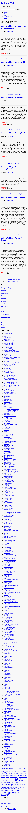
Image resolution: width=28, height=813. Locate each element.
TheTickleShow (8, 648)
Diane (18, 771)
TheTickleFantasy (8, 644)
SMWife (6, 595)
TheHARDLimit (8, 630)
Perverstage (6, 543)
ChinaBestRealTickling (9, 383)
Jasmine (7, 777)
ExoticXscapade (8, 421)
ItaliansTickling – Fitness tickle (13, 197)
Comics (5, 13)
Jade (21, 775)
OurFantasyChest (8, 539)
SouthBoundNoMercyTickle (11, 602)
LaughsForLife (7, 484)
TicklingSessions (8, 723)
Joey (17, 777)
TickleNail (6, 683)
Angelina (11, 768)
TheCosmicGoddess (9, 617)
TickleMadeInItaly (8, 680)
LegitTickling (7, 491)
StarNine (6, 607)
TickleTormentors (8, 687)
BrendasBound (7, 371)
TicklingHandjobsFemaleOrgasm (12, 719)
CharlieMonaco (7, 381)
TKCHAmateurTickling (10, 740)
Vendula (18, 792)
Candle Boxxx (13, 769)
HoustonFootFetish (8, 463)
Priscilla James (22, 784)
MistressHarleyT (8, 516)
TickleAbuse (7, 653)
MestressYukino (8, 518)
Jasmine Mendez (13, 777)
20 (12, 281)
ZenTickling (7, 764)
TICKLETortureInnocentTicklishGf (12, 694)
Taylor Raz (15, 787)
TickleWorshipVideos (9, 697)
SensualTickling (8, 582)
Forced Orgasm (4, 293)
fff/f (20, 773)
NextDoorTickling (8, 527)
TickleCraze (7, 663)
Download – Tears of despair (14, 279)
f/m (12, 773)
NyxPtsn (6, 533)
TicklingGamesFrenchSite (10, 716)
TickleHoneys (7, 674)
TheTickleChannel (8, 641)
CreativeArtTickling (9, 392)
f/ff (9, 773)
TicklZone (6, 699)
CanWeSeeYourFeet (9, 376)
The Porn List (4, 806)
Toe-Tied (6, 743)
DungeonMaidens (8, 414)
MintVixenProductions (9, 514)
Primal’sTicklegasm (8, 554)
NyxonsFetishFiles (8, 532)
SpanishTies (7, 604)
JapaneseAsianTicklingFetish (11, 472)
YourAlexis (6, 762)
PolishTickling (7, 553)
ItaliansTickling (7, 467)
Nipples (10, 784)
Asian (2, 319)
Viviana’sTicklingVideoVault (11, 754)
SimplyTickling (7, 590)
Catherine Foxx (23, 769)
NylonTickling (7, 529)
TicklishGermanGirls (9, 730)
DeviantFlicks (7, 399)
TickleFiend (7, 669)
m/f (16, 779)
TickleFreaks (7, 670)
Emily (2, 773)
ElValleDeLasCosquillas (10, 416)
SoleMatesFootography (9, 597)
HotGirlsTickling (8, 462)
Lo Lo (7, 779)
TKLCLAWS (7, 741)
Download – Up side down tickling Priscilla (14, 58)
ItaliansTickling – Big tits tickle (13, 62)
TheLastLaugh (7, 632)
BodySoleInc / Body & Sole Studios (13, 363)
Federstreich (7, 425)
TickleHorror (7, 676)
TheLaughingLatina (9, 634)
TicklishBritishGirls (8, 727)
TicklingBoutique (8, 713)
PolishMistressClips (8, 551)
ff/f (14, 773)
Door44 (6, 406)
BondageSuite (7, 365)
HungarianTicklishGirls (9, 465)
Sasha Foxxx (3, 787)
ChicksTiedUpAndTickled (10, 382)
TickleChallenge (8, 660)
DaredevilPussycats (8, 397)
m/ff (19, 779)
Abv (5, 335)
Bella (24, 768)
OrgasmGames (7, 537)
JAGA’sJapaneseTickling (10, 469)
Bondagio (9, 572)
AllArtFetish (7, 339)
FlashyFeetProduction (9, 435)
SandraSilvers (7, 578)
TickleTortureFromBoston (10, 690)
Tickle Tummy (4, 306)
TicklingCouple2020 (9, 715)
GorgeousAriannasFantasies (14, 512)
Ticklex (5, 698)
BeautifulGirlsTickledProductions (12, 357)
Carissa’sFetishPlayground (10, 379)
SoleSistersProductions (9, 599)
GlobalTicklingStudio (9, 448)
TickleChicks (7, 662)
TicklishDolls (7, 729)
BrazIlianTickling (8, 369)
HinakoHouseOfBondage (10, 459)
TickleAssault (7, 658)
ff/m (17, 773)
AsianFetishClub (8, 347)
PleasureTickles (7, 550)
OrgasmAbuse (10, 655)
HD (18, 775)
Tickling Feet (4, 290)
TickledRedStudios (8, 667)
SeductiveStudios (8, 581)
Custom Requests (8, 16)
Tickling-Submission (9, 702)
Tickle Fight (4, 295)
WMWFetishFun (8, 757)
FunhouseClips (7, 442)
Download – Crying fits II (14, 163)
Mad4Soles (6, 501)
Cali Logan (6, 769)
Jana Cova (24, 775)
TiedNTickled (7, 739)
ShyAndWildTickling (9, 588)
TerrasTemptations (8, 613)
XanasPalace (7, 760)
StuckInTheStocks (8, 609)
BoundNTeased (11, 418)
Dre (20, 771)
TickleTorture (7, 688)
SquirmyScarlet (10, 407)
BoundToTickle (7, 368)
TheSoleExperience (8, 637)
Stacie (8, 787)
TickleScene (7, 685)
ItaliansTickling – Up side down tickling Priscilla (13, 27)
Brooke (2, 769)
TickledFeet (10, 705)
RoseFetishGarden (8, 568)
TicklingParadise (8, 722)
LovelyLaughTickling (9, 495)
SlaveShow (6, 593)
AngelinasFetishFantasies (10, 343)
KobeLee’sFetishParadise (10, 474)
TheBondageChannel (12, 642)
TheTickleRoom (8, 645)
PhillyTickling (7, 547)
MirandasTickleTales (9, 515)
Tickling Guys (4, 327)
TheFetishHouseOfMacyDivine (11, 624)
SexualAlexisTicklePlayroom (11, 585)
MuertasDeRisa (7, 525)
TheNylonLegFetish (9, 635)
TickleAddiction (8, 656)
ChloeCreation (7, 386)
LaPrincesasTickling (9, 481)
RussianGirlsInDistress (9, 571)
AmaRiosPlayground (9, 340)
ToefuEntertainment (8, 744)
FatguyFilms (7, 423)
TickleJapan (7, 678)
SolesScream (7, 600)
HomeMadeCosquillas (9, 460)
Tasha (11, 787)
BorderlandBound (8, 367)
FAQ (5, 15)
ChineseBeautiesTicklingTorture (12, 385)
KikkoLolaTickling (8, 476)
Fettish (5, 431)
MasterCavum (7, 505)
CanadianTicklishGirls (9, 375)
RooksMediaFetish (8, 567)
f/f (5, 773)
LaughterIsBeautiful (9, 487)
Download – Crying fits (14, 129)
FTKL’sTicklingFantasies (10, 441)
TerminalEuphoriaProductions (11, 611)
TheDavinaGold (8, 620)
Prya (1, 785)
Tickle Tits (3, 301)
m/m (22, 779)
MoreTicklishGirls (11, 733)
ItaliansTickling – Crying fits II (13, 133)
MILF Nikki (21, 780)
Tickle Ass (3, 298)
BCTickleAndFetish (9, 356)
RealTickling (7, 564)
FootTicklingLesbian (9, 439)
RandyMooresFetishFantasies (11, 561)
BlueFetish (6, 361)
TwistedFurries (7, 748)
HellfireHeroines (8, 458)
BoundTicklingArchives (13, 691)
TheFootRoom (10, 646)
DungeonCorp (7, 413)
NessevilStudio (7, 526)
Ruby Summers (12, 785)
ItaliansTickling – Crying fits (12, 97)
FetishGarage (7, 432)
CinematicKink (7, 388)
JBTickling (6, 473)
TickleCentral (7, 659)
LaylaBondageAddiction (10, 488)
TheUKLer (6, 652)
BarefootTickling (8, 354)
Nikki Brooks (4, 784)
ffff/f (25, 773)
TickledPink (7, 666)
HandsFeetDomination (9, 453)
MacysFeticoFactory (9, 500)
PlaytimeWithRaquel (9, 548)
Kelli (20, 777)
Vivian (9, 794)
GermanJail (6, 444)
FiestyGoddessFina (8, 434)
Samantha (18, 785)
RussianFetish (7, 569)
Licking (2, 311)
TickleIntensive (7, 677)
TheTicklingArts (8, 649)
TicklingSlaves (7, 725)
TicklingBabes (7, 711)
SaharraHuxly (7, 575)
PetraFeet (6, 546)
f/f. (7, 773)
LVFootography (8, 498)
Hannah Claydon (13, 775)
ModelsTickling (7, 519)
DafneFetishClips (8, 396)
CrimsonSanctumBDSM (10, 393)
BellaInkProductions (9, 358)
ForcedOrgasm (10, 706)
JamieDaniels (7, 470)
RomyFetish (7, 565)
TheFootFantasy (8, 625)
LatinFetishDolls (8, 483)
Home (5, 12)
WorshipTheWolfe (8, 758)
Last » (18, 281)
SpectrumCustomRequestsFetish (12, 606)
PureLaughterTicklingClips (10, 555)
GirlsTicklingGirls (8, 446)
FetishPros (6, 430)
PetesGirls (6, 544)
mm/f (2, 782)
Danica (12, 771)
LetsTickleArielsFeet (9, 493)
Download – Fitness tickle (14, 234)
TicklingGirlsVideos (9, 718)
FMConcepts (7, 437)
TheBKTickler (7, 616)
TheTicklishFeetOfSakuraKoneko (12, 651)
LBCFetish (6, 490)
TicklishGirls (7, 732)
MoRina (6, 522)
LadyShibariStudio (8, 480)
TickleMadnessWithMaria (13, 410)
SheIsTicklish (7, 586)
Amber (7, 768)
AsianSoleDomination (9, 350)
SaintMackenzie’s (8, 576)
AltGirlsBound (7, 337)
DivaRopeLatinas (8, 400)
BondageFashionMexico (10, 364)
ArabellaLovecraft (8, 344)
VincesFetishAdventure (9, 751)
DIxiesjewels (7, 402)
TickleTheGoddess (11, 411)
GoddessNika (7, 449)
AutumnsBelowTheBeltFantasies (12, 351)
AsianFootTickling (8, 349)
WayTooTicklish (8, 755)
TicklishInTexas (8, 734)
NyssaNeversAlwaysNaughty (11, 530)
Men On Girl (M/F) (5, 317)
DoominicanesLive (8, 404)
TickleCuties (7, 664)
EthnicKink (6, 417)
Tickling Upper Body (6, 288)
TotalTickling (7, 746)
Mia (13, 780)
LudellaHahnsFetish (9, 497)
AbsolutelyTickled (8, 333)
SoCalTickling (7, 596)
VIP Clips (4, 795)
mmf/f (5, 782)
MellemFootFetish (8, 507)
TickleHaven (7, 673)
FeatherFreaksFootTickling (10, 424)
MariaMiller (7, 504)
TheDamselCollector (9, 618)
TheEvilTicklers (8, 623)
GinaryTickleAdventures (10, 445)
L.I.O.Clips (6, 479)
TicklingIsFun (7, 720)
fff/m (22, 773)
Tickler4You (7, 684)
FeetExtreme (7, 427)
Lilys (5, 494)
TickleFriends (7, 671)
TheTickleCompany (9, 639)
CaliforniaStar (7, 374)
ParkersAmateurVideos (9, 540)
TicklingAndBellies (8, 708)
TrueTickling (7, 747)
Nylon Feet (3, 309)
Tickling (9, 704)
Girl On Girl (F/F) (5, 314)
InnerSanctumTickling (9, 466)
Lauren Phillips (24, 777)
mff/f (10, 780)
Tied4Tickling (7, 737)
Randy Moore (5, 785)
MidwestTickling (8, 509)
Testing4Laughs (8, 614)
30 (14, 281)
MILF (2, 322)
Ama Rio (3, 768)
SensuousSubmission (9, 583)
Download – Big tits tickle (14, 94)
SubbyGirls (6, 610)
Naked (9, 782)
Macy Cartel (3, 780)
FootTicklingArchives (12, 692)
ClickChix (6, 389)
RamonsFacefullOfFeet (9, 558)
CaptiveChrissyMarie (9, 378)
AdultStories (7, 336)
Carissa (18, 769)
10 (11, 281)
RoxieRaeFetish (11, 627)
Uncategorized (7, 765)
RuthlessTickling (8, 574)
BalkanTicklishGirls (9, 353)
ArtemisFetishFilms (8, 346)
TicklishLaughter (8, 736)
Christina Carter (7, 771)
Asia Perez (20, 768)
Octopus (6, 534)
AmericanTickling (8, 342)
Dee (15, 771)
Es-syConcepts (7, 420)
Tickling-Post (7, 701)
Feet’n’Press (7, 428)
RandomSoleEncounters (10, 560)
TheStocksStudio (8, 638)
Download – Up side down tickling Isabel (14, 194)
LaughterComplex (8, 486)
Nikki (20, 782)
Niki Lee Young (15, 782)
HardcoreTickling (8, 456)
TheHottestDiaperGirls (9, 631)
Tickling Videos (9, 3)
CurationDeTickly (8, 395)
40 (15, 281)
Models (5, 18)
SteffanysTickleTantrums (13, 409)
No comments (10, 31)
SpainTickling (7, 603)
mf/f (7, 780)
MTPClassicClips (8, 523)
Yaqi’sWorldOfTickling (9, 761)
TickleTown (7, 695)
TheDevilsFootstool (8, 621)
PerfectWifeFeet (8, 541)
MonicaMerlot (7, 520)
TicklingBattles (7, 712)
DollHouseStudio (8, 403)
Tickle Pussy (4, 303)
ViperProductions (8, 753)
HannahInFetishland (9, 455)
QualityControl (7, 557)
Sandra (22, 785)
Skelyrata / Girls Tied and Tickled (12, 592)
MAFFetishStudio (8, 502)
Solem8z (9, 452)
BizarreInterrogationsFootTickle (11, 360)
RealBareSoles (7, 562)
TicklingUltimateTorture (10, 726)
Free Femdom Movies (6, 803)
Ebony (2, 325)
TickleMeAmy (7, 681)
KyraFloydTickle (8, 477)
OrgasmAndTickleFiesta (10, 536)
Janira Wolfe (3, 777)
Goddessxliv (7, 451)
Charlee (2, 771)
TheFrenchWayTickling (9, 628)
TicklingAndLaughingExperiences (12, 709)
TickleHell (9, 438)
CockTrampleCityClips (9, 390)
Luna (13, 779)
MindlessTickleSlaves (9, 511)
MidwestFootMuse (8, 508)
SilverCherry (7, 589)
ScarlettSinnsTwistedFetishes (11, 579)
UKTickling (7, 750)
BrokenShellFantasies (9, 372)
